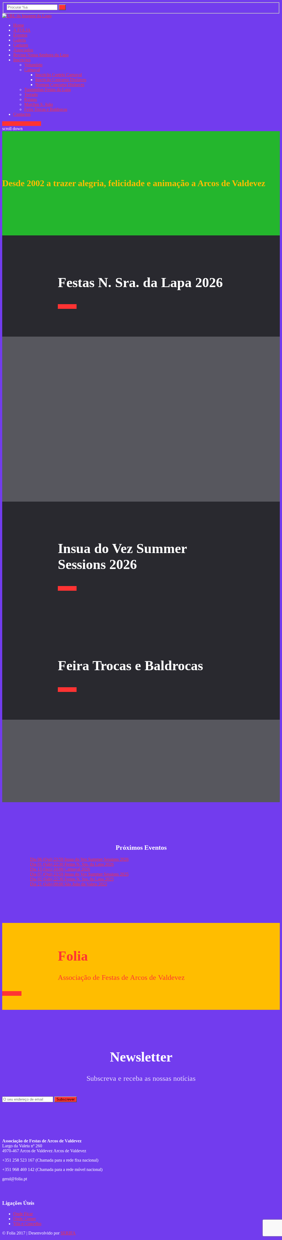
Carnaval (32, 69)
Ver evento (11, 123)
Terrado (31, 94)
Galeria (19, 40)
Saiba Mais (11, 993)
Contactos (22, 114)
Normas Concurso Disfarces (59, 84)
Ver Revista (31, 123)
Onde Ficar (23, 1213)
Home (18, 25)
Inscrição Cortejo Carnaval (58, 74)
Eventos (20, 35)
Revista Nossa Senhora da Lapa (41, 55)
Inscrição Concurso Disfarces (60, 79)
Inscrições (22, 59)
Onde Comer (24, 1218)
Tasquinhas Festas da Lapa (47, 89)
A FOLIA (22, 30)
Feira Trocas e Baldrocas (45, 109)
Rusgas (30, 99)
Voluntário (33, 64)
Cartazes (20, 45)
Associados (23, 50)
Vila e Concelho (27, 1223)
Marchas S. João (38, 104)
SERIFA (68, 1233)
